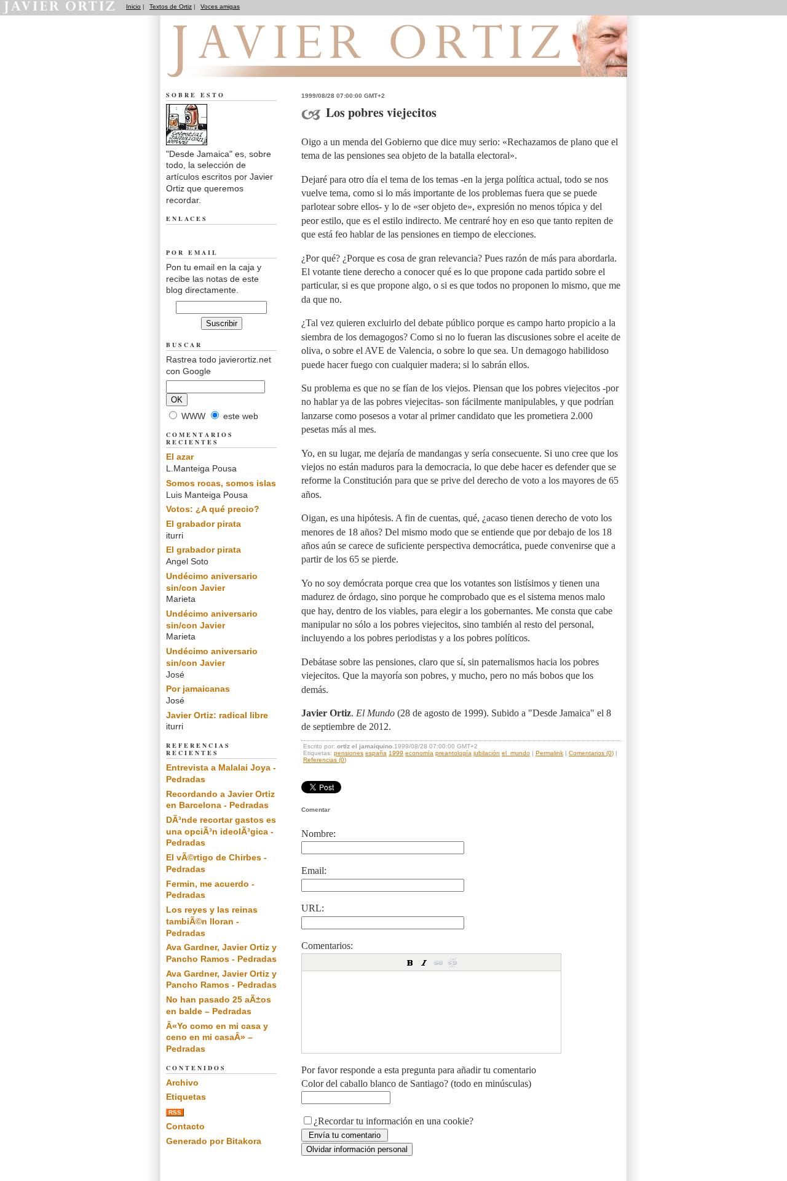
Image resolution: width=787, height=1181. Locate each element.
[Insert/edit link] (438, 962)
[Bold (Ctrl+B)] (410, 962)
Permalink (549, 753)
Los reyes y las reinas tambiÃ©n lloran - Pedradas (212, 921)
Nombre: (318, 833)
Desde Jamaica (232, 62)
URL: (312, 908)
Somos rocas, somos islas (221, 483)
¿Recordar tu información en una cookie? (393, 1121)
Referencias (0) (324, 759)
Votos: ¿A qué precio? (212, 509)
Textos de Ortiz (170, 6)
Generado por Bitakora (213, 1141)
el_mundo (516, 753)
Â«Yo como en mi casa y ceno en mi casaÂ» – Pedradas (217, 1037)
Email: (313, 870)
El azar (180, 457)
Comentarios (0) (591, 753)
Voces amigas (220, 6)
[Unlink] (452, 962)
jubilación (486, 753)
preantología (453, 753)
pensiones (348, 753)
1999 (396, 753)
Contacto (185, 1126)
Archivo (182, 1082)
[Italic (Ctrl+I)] (424, 962)
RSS (174, 1112)
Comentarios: (327, 945)
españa (376, 753)
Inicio (133, 6)
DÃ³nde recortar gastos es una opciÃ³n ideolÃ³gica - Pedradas (221, 831)
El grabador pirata (203, 524)
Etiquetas (186, 1097)
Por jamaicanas (198, 689)
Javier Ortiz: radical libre (217, 715)
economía (419, 753)
